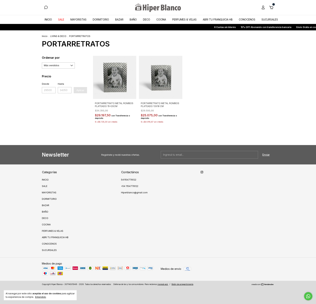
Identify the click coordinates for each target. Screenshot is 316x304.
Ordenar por (51, 57)
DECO (146, 19)
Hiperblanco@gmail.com (134, 192)
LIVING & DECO (58, 36)
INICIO (48, 19)
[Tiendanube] (262, 284)
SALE (61, 19)
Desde (45, 83)
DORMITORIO (101, 19)
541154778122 (128, 179)
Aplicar (80, 90)
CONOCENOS (247, 19)
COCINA (161, 19)
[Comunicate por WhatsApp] (308, 296)
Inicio (45, 36)
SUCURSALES (270, 19)
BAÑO (133, 19)
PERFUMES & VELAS (184, 19)
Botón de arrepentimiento (182, 284)
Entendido (40, 297)
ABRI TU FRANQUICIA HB (218, 19)
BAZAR (119, 19)
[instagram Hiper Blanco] (201, 172)
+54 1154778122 (129, 186)
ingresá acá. (162, 284)
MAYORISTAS (78, 19)
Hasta (61, 83)
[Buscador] (46, 8)
